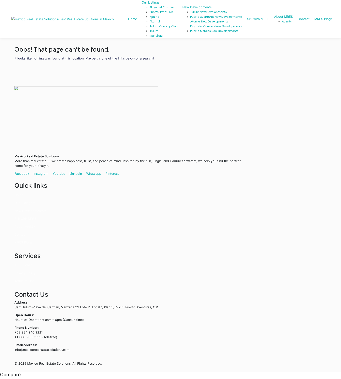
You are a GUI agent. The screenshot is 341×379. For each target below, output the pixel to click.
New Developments (29, 211)
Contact (20, 234)
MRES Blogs (23, 242)
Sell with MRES (25, 219)
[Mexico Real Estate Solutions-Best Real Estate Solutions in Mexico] (62, 18)
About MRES (23, 227)
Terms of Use (24, 281)
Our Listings (23, 203)
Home (18, 195)
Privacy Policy (25, 273)
